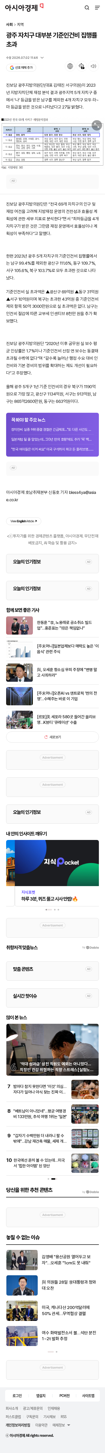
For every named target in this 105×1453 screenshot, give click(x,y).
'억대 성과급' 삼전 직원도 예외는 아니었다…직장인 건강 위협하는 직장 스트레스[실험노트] (55, 1070)
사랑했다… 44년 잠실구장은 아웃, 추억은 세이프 (68, 1335)
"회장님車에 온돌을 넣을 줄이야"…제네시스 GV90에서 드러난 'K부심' (69, 1311)
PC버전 (64, 1395)
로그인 (17, 1395)
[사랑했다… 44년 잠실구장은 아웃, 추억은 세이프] (22, 1345)
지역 (20, 25)
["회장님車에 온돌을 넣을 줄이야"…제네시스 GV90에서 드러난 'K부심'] (22, 1320)
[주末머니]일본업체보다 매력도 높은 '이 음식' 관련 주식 (68, 649)
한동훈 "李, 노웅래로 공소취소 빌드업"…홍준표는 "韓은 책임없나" (64, 625)
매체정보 (58, 1424)
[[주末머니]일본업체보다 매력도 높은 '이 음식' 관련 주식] (19, 657)
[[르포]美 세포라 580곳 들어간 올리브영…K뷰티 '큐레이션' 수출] (19, 728)
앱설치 (40, 1395)
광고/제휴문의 (33, 1408)
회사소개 (12, 1408)
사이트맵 (88, 1395)
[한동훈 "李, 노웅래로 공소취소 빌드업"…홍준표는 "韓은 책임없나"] (19, 633)
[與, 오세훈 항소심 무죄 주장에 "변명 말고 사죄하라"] (19, 681)
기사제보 (49, 1416)
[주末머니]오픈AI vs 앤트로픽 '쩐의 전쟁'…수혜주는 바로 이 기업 (67, 696)
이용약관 (41, 1424)
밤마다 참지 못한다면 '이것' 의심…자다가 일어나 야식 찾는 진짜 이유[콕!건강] (39, 1092)
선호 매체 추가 (23, 67)
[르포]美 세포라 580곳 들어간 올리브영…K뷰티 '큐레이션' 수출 (66, 719)
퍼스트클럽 (13, 1416)
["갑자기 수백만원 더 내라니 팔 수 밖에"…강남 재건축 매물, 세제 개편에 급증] (85, 1147)
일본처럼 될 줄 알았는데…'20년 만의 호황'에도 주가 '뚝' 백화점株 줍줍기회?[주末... (52, 439)
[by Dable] (90, 1192)
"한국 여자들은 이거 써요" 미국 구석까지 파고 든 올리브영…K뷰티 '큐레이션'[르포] (52, 449)
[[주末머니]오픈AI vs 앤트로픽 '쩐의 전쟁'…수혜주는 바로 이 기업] (19, 704)
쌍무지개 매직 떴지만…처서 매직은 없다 (69, 1259)
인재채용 (54, 1408)
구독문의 (32, 1416)
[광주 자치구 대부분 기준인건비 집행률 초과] (52, 143)
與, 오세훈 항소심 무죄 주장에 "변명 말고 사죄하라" (67, 672)
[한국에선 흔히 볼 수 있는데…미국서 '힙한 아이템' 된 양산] (85, 1172)
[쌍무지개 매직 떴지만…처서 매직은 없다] (22, 1269)
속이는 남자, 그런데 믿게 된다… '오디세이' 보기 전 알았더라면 (68, 1285)
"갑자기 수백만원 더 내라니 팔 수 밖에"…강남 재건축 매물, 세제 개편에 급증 (40, 1141)
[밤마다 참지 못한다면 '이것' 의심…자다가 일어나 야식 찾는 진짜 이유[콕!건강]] (85, 1098)
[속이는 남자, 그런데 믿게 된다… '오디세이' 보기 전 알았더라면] (22, 1294)
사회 (9, 25)
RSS (63, 1416)
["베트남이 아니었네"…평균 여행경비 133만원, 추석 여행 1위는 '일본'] (85, 1122)
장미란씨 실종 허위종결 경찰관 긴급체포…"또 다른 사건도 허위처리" (52, 429)
